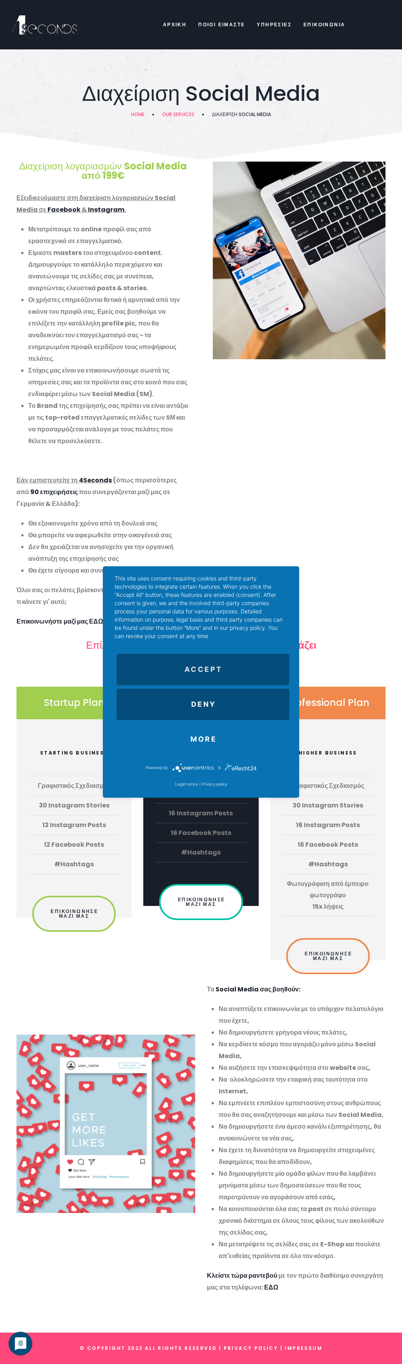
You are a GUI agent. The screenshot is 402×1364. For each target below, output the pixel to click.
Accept (204, 669)
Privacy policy (214, 784)
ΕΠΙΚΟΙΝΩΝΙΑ (324, 24)
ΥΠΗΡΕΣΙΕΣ (274, 24)
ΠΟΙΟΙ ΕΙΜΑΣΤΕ (221, 24)
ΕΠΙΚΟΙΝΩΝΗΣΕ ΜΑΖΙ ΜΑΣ (74, 913)
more (203, 739)
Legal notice (186, 784)
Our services (178, 114)
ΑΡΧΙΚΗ (174, 24)
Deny (203, 704)
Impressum (303, 1348)
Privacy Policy (251, 1348)
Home (137, 114)
